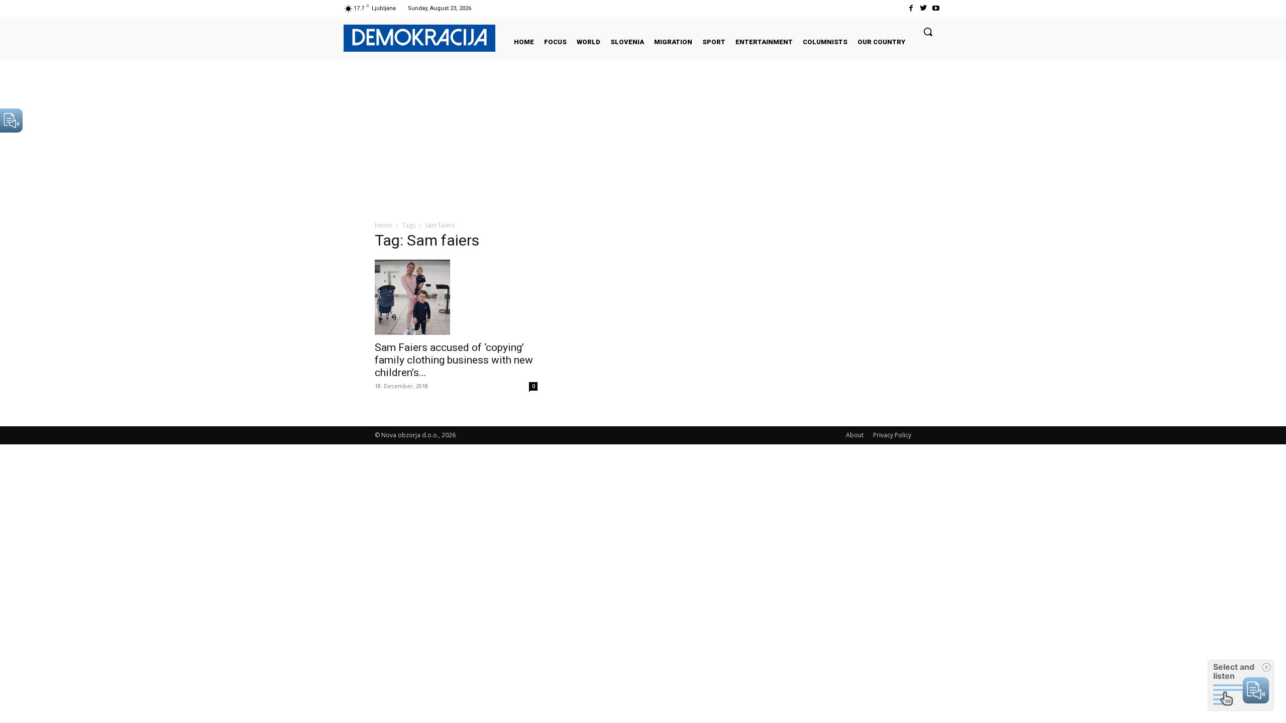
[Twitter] (923, 8)
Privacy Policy (892, 435)
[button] (927, 31)
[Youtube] (936, 8)
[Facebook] (910, 8)
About (855, 435)
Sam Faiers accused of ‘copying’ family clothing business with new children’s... (454, 360)
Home (383, 225)
